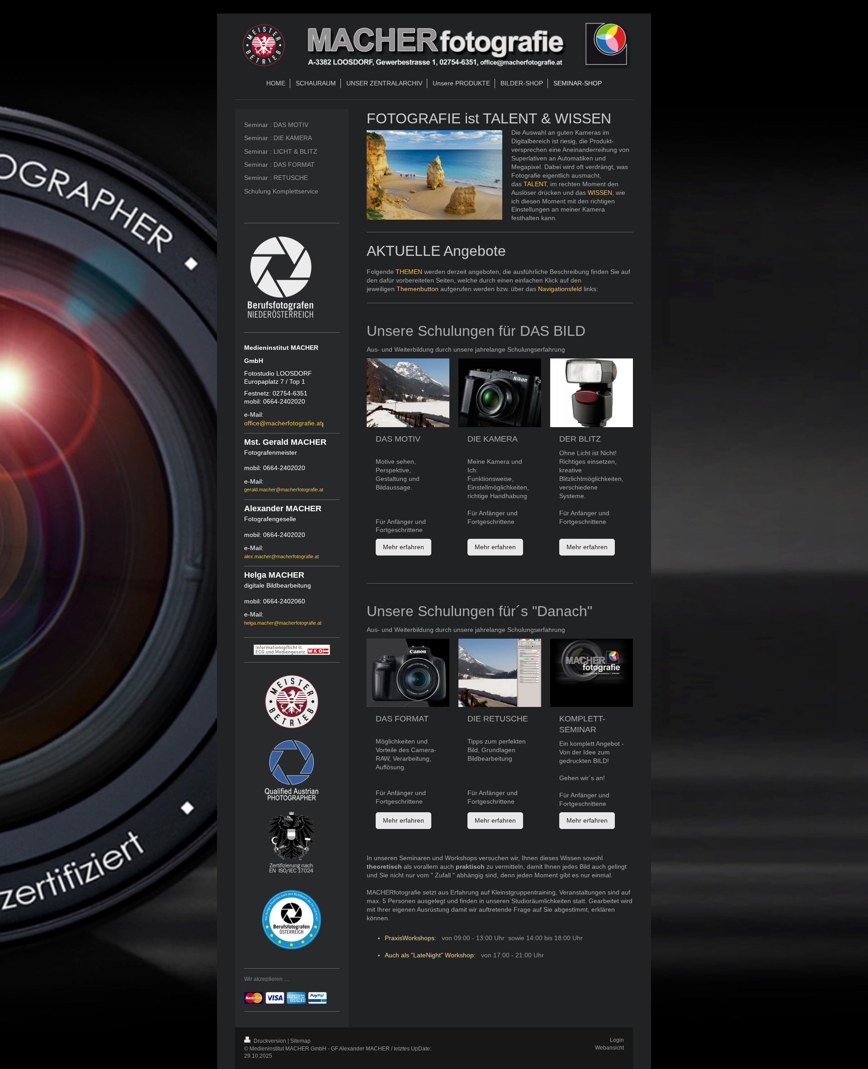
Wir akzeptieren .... (266, 979)
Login (617, 1040)
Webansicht (609, 1048)
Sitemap (300, 1041)
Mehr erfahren (403, 547)
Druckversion (270, 1041)
